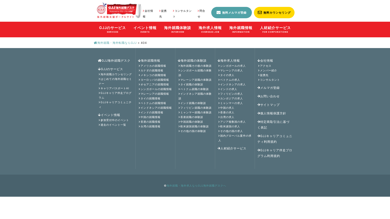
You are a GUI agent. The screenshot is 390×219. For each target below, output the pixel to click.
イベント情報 (110, 115)
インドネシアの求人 (233, 84)
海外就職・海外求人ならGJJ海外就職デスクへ (196, 185)
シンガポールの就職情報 (156, 89)
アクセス (265, 65)
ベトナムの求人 (230, 79)
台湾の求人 (227, 117)
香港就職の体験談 (191, 117)
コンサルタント (270, 79)
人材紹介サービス (233, 148)
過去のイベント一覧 (113, 124)
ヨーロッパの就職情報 (155, 79)
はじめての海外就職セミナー (115, 81)
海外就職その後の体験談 (196, 65)
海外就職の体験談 (194, 60)
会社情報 (266, 60)
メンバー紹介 (268, 70)
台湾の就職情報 (150, 126)
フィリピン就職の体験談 (196, 107)
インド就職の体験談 (193, 103)
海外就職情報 (150, 60)
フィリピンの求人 (231, 93)
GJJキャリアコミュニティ (115, 104)
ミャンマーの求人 (231, 103)
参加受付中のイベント (115, 120)
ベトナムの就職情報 (153, 103)
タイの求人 (227, 75)
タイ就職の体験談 (191, 84)
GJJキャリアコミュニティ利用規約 (274, 139)
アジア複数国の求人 (233, 121)
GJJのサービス (112, 69)
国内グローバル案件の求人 (234, 138)
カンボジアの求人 (231, 98)
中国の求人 (227, 107)
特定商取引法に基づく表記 (273, 124)
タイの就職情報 (150, 98)
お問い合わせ (270, 96)
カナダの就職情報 (152, 70)
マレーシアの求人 (231, 70)
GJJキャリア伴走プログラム (115, 95)
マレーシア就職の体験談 (196, 79)
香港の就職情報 (150, 121)
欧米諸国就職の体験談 (194, 126)
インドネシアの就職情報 (156, 107)
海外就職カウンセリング (116, 74)
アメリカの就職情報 (153, 65)
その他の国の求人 (231, 131)
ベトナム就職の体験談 (194, 89)
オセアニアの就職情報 (155, 84)
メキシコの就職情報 (153, 75)
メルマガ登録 (270, 88)
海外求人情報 (230, 60)
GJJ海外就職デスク (116, 60)
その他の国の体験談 (193, 131)
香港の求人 (227, 112)
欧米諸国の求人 (230, 126)
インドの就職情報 (152, 112)
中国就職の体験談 (191, 121)
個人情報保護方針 (273, 113)
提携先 (264, 75)
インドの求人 (228, 89)
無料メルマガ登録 (234, 12)
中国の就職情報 (150, 117)
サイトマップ (270, 105)
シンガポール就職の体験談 (195, 73)
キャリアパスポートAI (115, 88)
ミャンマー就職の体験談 (196, 112)
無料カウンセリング (277, 12)
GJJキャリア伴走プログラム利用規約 (274, 153)
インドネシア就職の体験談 (195, 96)
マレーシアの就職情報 (155, 93)
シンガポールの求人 (233, 65)
